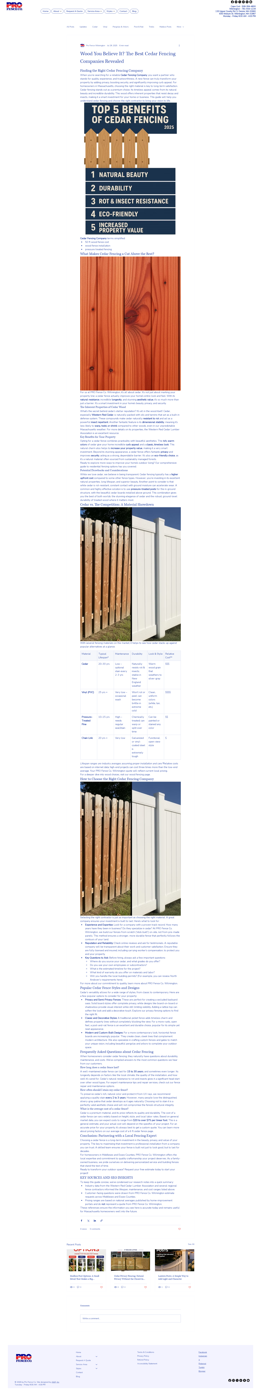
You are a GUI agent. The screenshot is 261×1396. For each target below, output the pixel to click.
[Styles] (96, 1369)
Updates (83, 27)
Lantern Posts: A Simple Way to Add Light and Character (173, 1277)
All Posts (70, 27)
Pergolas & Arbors (121, 27)
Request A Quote (83, 1360)
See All (191, 1244)
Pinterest (202, 1363)
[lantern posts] (174, 1260)
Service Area (81, 1364)
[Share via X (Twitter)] (88, 1220)
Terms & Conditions (146, 1352)
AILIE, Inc (55, 1382)
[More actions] (179, 45)
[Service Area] (96, 1364)
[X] (239, 2)
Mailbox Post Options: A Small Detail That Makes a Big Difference (84, 1277)
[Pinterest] (243, 2)
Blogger (202, 1371)
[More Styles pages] (114, 11)
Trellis (151, 27)
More (179, 27)
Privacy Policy (143, 1356)
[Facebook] (232, 2)
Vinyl (105, 27)
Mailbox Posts (165, 27)
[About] (96, 1356)
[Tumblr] (247, 2)
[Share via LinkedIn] (95, 1220)
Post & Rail (138, 27)
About (78, 1356)
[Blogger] (250, 2)
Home (78, 1352)
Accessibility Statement (147, 1363)
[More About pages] (60, 11)
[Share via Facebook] (81, 1220)
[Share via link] (101, 1220)
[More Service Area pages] (101, 11)
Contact (79, 1372)
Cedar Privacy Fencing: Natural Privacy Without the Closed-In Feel (129, 1277)
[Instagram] (236, 2)
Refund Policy (143, 1360)
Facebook (203, 1352)
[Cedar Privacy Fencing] (130, 1260)
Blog (78, 1376)
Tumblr (202, 1367)
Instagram (203, 1356)
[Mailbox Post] (86, 1260)
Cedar (95, 27)
